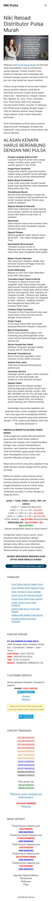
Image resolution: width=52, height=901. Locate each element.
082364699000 (26, 785)
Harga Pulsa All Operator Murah (26, 595)
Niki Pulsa (11, 5)
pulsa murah (28, 451)
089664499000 (26, 788)
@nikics (26, 696)
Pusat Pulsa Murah (27, 65)
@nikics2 (26, 699)
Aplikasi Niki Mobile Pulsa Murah (27, 615)
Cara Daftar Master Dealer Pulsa (27, 584)
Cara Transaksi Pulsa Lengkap (26, 592)
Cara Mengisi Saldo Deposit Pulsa (27, 588)
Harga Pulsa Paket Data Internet (27, 599)
